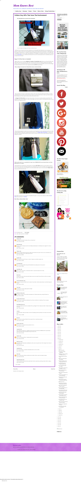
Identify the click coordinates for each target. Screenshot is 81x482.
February (60, 413)
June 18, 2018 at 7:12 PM (20, 350)
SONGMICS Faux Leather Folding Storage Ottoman (64, 318)
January (60, 415)
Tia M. (18, 287)
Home (34, 369)
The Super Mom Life (20, 298)
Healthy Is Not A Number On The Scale (63, 404)
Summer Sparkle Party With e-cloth (63, 357)
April (59, 410)
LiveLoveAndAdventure (20, 280)
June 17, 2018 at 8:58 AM (20, 308)
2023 (58, 330)
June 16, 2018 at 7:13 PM (20, 301)
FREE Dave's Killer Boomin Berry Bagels (63, 359)
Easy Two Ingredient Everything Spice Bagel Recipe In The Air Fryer (64, 312)
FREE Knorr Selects (61, 381)
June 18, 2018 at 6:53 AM (20, 338)
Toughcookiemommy (20, 359)
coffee (18, 233)
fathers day (20, 233)
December (60, 339)
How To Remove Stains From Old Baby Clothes (63, 400)
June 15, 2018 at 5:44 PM (20, 277)
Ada (17, 311)
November (60, 341)
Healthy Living (18, 11)
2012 (58, 424)
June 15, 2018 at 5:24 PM (20, 271)
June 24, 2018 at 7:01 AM (20, 362)
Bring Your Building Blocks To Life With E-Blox (63, 388)
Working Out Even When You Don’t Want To (63, 377)
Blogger (34, 449)
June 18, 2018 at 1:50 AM (20, 320)
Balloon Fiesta (41, 11)
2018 (58, 338)
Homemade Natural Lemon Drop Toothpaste (62, 393)
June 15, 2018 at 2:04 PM (20, 254)
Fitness (34, 11)
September (60, 344)
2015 (58, 420)
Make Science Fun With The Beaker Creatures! (63, 386)
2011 (58, 426)
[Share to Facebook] (27, 232)
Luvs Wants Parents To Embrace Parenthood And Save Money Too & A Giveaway (64, 303)
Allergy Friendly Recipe (49, 11)
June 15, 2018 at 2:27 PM (20, 260)
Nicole (18, 353)
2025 (58, 327)
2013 (58, 423)
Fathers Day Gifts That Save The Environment (63, 370)
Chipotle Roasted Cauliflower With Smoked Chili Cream (63, 383)
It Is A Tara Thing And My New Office (62, 366)
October (60, 342)
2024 (58, 329)
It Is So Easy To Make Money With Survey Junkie (64, 293)
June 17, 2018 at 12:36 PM (20, 314)
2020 (58, 335)
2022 (58, 332)
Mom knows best (4, 480)
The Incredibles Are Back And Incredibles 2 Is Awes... (63, 368)
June (59, 348)
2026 (58, 326)
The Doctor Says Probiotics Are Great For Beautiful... (63, 375)
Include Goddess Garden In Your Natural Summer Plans (63, 380)
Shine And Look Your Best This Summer (63, 373)
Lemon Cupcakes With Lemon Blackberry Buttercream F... (63, 390)
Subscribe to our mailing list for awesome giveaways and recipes (62, 15)
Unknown (18, 238)
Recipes (30, 11)
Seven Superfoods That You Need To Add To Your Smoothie (64, 288)
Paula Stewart (19, 341)
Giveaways (25, 11)
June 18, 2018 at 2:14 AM (20, 326)
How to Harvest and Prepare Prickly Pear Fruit (64, 307)
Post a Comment (18, 364)
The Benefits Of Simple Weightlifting (62, 352)
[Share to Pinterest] (28, 232)
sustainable (26, 233)
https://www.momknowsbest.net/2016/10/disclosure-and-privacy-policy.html (23, 447)
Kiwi (17, 317)
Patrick (18, 274)
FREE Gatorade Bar (61, 350)
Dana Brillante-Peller (20, 304)
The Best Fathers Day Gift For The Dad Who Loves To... (63, 395)
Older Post (53, 369)
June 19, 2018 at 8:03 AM (20, 356)
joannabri (18, 257)
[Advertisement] (62, 235)
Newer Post (15, 369)
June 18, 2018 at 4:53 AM (20, 332)
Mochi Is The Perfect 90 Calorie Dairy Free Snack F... (63, 402)
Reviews (23, 233)
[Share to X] (26, 232)
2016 (58, 418)
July (59, 347)
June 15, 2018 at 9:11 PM (20, 284)
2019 (58, 336)
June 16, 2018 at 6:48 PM (20, 295)
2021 (58, 333)
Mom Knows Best (23, 5)
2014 (58, 421)
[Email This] (25, 232)
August (60, 345)
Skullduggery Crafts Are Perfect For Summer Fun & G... (63, 354)
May (59, 408)
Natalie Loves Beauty (20, 293)
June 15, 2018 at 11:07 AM (20, 248)
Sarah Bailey (18, 269)
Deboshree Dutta (19, 323)
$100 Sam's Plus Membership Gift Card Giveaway (63, 397)
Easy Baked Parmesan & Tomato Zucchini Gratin (62, 363)
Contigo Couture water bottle (42, 132)
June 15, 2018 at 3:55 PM (20, 266)
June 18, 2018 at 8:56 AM (20, 345)
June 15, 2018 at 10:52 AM (20, 241)
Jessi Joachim (19, 263)
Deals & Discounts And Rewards (61, 254)
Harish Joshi (18, 244)
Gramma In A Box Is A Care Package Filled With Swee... (63, 361)
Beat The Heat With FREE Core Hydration (62, 407)
